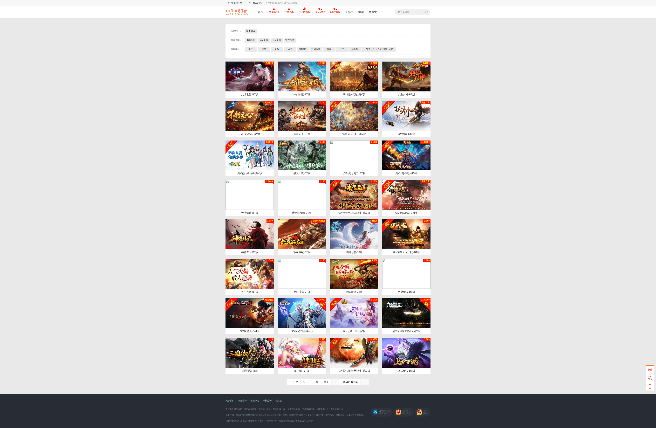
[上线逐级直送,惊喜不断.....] (250, 195)
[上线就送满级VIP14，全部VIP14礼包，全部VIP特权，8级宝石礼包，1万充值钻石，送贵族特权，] (406, 155)
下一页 (314, 382)
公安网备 (425, 412)
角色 (277, 49)
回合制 (354, 49)
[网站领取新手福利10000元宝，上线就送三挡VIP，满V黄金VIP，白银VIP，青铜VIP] (250, 313)
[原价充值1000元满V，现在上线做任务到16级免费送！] (250, 155)
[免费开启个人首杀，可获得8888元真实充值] (302, 234)
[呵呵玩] (237, 12)
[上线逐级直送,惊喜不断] (302, 195)
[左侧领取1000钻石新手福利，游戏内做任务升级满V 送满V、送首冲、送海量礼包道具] (250, 116)
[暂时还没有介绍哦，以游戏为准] (250, 274)
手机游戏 (304, 11)
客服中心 (374, 11)
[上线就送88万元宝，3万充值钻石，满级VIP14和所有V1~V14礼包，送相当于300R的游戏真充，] (406, 195)
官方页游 (289, 40)
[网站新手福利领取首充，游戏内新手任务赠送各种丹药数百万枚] (406, 313)
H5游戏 (289, 11)
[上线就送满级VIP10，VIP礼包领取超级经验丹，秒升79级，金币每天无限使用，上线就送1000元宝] (354, 195)
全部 (251, 49)
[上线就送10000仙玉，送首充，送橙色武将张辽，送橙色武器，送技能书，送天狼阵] (354, 313)
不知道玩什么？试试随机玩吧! (378, 49)
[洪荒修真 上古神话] (406, 353)
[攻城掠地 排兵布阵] (250, 353)
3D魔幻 (302, 49)
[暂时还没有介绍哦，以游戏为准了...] (302, 76)
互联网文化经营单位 (384, 412)
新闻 (361, 11)
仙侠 (290, 49)
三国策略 (315, 49)
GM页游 (277, 40)
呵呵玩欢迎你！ (236, 3)
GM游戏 (335, 11)
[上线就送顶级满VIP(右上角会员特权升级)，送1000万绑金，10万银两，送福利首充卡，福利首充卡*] (406, 234)
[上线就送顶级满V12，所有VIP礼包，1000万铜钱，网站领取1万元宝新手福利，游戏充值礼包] (406, 116)
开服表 (349, 11)
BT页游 (251, 40)
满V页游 (320, 11)
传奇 (264, 49)
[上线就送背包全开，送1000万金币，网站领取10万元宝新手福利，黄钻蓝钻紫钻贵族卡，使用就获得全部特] (354, 353)
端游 (328, 49)
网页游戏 (274, 11)
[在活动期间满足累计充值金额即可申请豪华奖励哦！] (250, 76)
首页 (260, 11)
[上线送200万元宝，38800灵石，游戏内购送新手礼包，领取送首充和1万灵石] (354, 116)
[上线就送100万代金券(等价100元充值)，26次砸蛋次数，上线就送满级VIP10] (302, 313)
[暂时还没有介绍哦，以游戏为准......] (250, 234)
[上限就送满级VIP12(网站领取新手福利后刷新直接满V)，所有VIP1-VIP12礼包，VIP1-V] (354, 76)
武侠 (341, 49)
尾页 (326, 382)
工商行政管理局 (406, 412)
